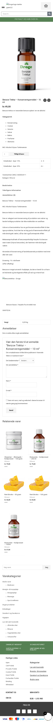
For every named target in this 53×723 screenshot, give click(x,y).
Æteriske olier (12, 625)
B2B (32, 699)
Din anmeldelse (12, 365)
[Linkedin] (29, 711)
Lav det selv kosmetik (10, 622)
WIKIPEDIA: (6, 310)
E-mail (8, 390)
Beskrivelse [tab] (7, 185)
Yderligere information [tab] (11, 190)
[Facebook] (18, 711)
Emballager (6, 609)
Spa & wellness (12, 600)
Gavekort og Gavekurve (11, 613)
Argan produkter (8, 605)
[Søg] (49, 14)
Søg (46, 567)
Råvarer (10, 629)
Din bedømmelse (12, 361)
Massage (10, 596)
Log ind (39, 699)
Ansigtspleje (12, 593)
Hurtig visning (14, 453)
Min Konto (34, 692)
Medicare (10, 585)
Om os (8, 698)
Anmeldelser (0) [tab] (8, 195)
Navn (8, 381)
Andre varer (6, 582)
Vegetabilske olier (14, 633)
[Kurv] (46, 6)
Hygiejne (5, 617)
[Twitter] (24, 711)
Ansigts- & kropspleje (10, 589)
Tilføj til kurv (19, 154)
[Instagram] (35, 711)
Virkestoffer (11, 637)
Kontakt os (11, 692)
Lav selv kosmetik (37, 667)
